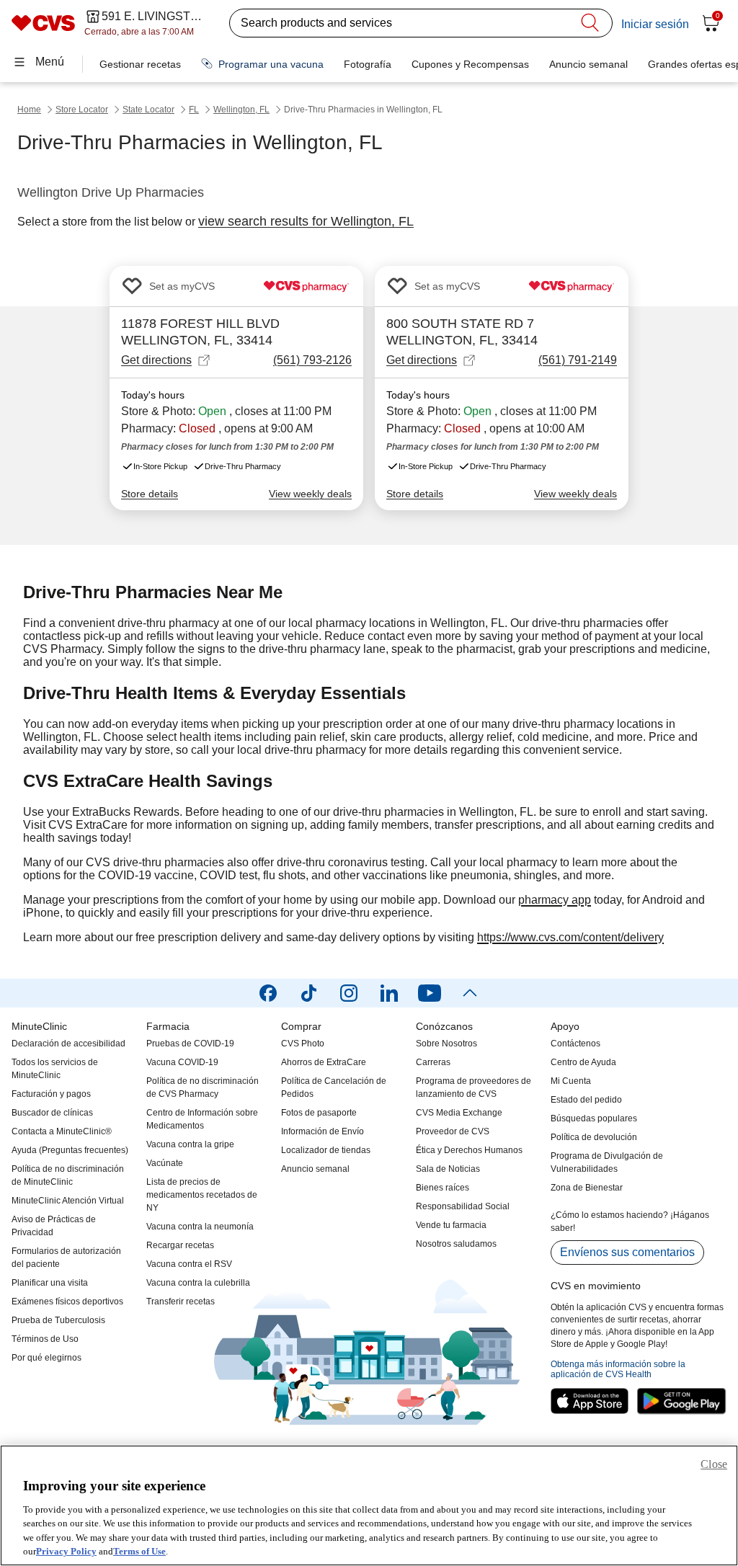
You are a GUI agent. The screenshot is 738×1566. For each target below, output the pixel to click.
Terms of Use (139, 1551)
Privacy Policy (66, 1551)
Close (714, 1464)
